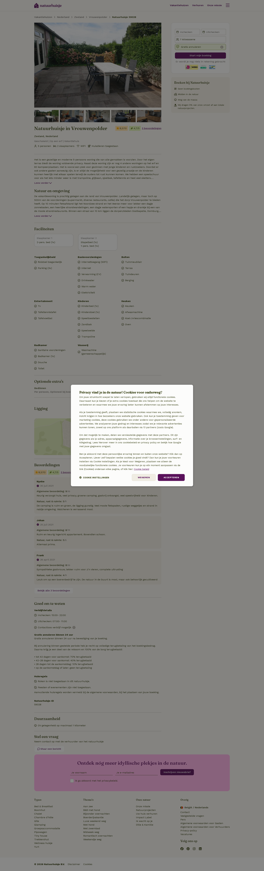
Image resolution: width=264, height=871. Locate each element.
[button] (94, 477)
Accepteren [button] (171, 477)
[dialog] (132, 435)
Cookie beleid (141, 469)
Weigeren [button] (144, 477)
